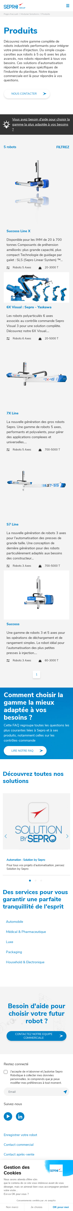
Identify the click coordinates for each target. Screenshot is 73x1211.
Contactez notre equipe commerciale (33, 1036)
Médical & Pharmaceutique (26, 932)
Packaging (14, 952)
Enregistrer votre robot (20, 1135)
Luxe (9, 942)
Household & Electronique (25, 962)
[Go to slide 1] (30, 881)
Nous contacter (24, 94)
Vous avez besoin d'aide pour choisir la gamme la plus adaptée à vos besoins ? (41, 124)
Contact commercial (19, 1144)
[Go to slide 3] (41, 881)
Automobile (14, 921)
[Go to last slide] (6, 836)
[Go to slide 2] (35, 881)
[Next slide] (67, 836)
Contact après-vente (19, 1154)
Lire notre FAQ (22, 751)
